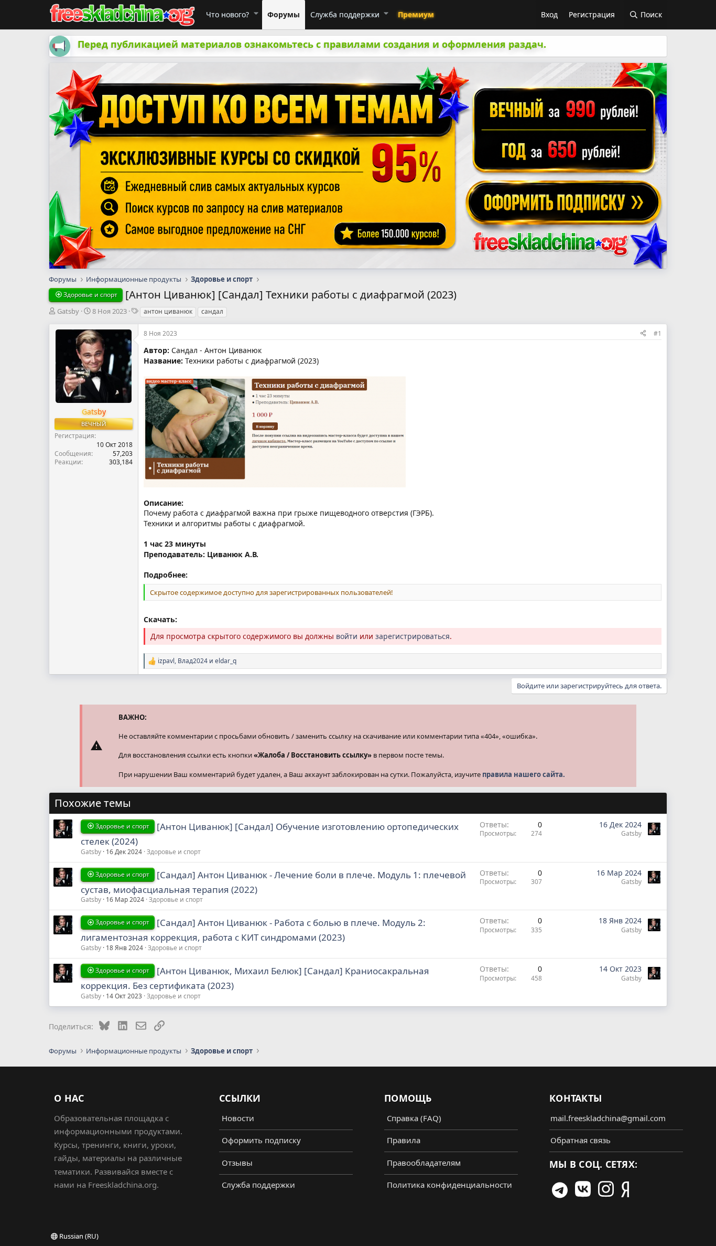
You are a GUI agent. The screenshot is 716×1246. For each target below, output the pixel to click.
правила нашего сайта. (523, 774)
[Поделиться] (643, 333)
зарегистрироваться (412, 636)
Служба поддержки (344, 14)
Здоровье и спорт (174, 851)
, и (197, 661)
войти (346, 636)
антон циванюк (168, 311)
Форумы (283, 14)
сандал (212, 311)
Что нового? (227, 14)
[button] (255, 13)
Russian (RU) (78, 1236)
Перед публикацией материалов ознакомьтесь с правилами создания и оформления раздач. (312, 44)
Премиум (416, 14)
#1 (657, 333)
